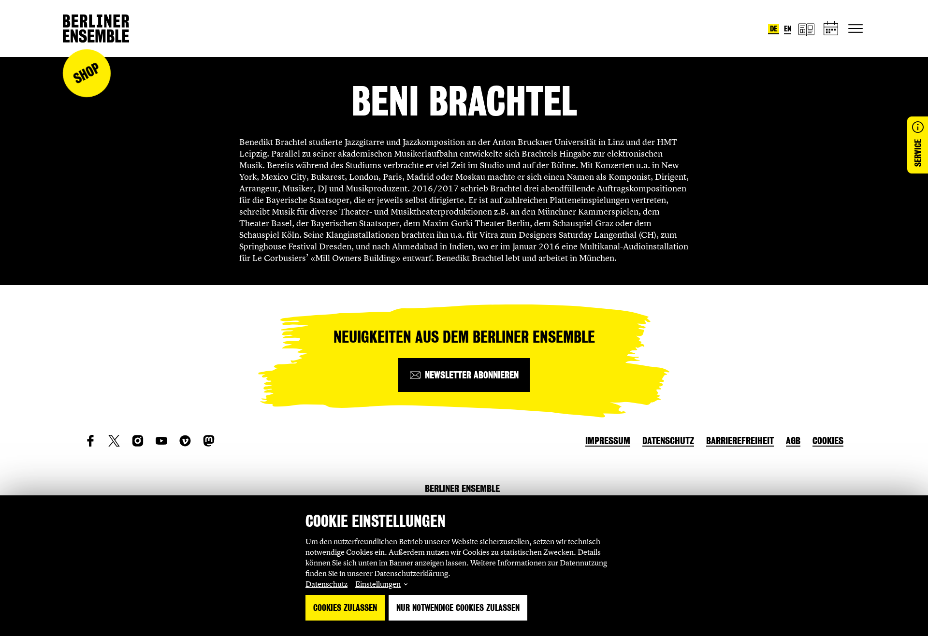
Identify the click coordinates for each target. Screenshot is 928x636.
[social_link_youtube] (161, 441)
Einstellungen (378, 583)
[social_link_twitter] (114, 441)
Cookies (827, 441)
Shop (86, 73)
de (773, 28)
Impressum (607, 441)
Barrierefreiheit (740, 441)
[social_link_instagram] (138, 441)
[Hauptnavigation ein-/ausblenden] (855, 28)
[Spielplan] (831, 28)
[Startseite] (96, 28)
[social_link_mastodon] (209, 441)
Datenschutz (326, 583)
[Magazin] (806, 28)
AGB (793, 441)
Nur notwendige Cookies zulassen (458, 608)
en (787, 28)
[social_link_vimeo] (185, 441)
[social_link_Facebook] (90, 441)
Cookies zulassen (345, 608)
